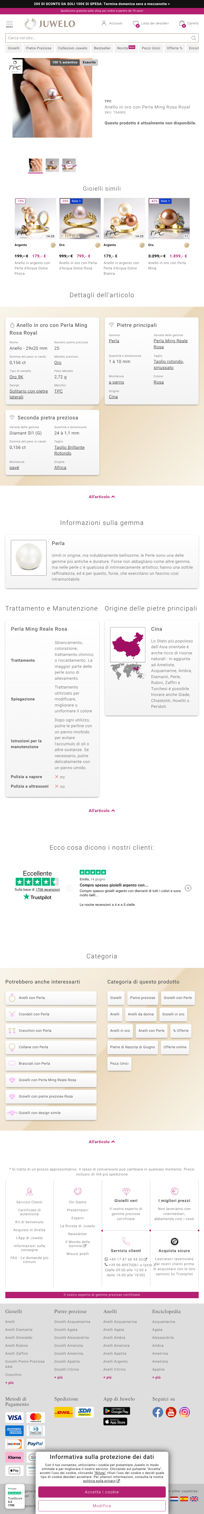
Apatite (158, 1369)
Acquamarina (163, 1321)
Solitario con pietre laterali (29, 394)
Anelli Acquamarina (120, 1321)
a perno (116, 382)
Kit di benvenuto (29, 1222)
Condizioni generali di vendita (30, 1491)
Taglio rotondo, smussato (169, 364)
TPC (58, 391)
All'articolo (99, 497)
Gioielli (13, 48)
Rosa (159, 382)
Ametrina (160, 1353)
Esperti (77, 1218)
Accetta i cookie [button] (102, 1492)
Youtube (171, 1412)
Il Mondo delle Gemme (77, 1244)
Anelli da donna (141, 1014)
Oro (58, 362)
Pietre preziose (142, 997)
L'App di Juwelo (29, 1238)
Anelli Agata (113, 1329)
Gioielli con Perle (178, 997)
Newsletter (77, 1234)
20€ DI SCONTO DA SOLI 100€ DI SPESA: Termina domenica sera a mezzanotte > (102, 4)
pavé (14, 467)
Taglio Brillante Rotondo (69, 450)
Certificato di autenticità (29, 1212)
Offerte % (174, 48)
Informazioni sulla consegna (29, 1248)
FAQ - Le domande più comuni (29, 1260)
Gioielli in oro (173, 1014)
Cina (113, 397)
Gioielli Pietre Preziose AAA (25, 1364)
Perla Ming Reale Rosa (171, 344)
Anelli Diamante (19, 1329)
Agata (157, 1329)
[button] (9, 23)
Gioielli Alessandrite (71, 1337)
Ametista (160, 1361)
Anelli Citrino (114, 1369)
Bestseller (102, 48)
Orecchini (13, 1374)
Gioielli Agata (66, 1329)
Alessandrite (163, 1337)
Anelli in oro (120, 1030)
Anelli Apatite (115, 1353)
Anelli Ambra (114, 1337)
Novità (125, 48)
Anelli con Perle (152, 1030)
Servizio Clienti (29, 1202)
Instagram (184, 1412)
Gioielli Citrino (66, 1369)
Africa (60, 467)
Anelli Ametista (116, 1345)
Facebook (157, 1412)
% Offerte (181, 1030)
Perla (114, 341)
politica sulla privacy (99, 1481)
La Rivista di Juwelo (77, 1226)
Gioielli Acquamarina (72, 1321)
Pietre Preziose (38, 48)
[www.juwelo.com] (194, 1499)
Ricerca (194, 38)
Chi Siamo (78, 1202)
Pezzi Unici (151, 48)
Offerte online (175, 1047)
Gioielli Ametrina (68, 1353)
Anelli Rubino (16, 1345)
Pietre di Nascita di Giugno (132, 1047)
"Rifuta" (100, 1473)
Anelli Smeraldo (19, 1337)
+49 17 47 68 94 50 (126, 1259)
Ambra (158, 1345)
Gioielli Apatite (67, 1361)
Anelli (115, 1014)
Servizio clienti (126, 1251)
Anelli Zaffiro (16, 1353)
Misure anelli (77, 1254)
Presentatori (77, 1210)
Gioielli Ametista (68, 1345)
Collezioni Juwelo (72, 48)
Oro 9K (16, 377)
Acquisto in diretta (29, 1230)
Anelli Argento (115, 1361)
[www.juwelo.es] (184, 1499)
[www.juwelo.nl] (174, 1499)
